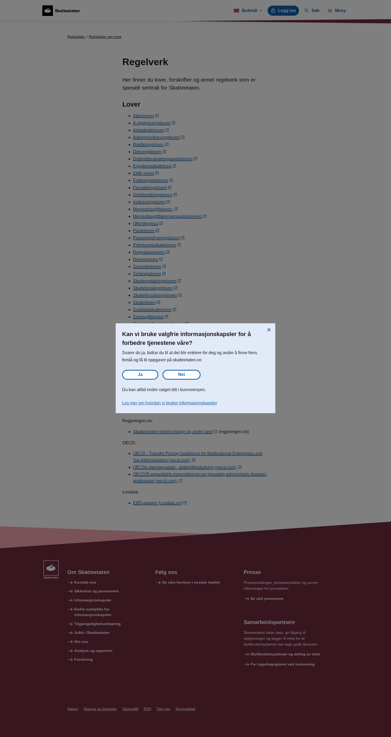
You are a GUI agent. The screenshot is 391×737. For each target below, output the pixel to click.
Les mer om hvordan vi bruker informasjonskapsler (169, 403)
